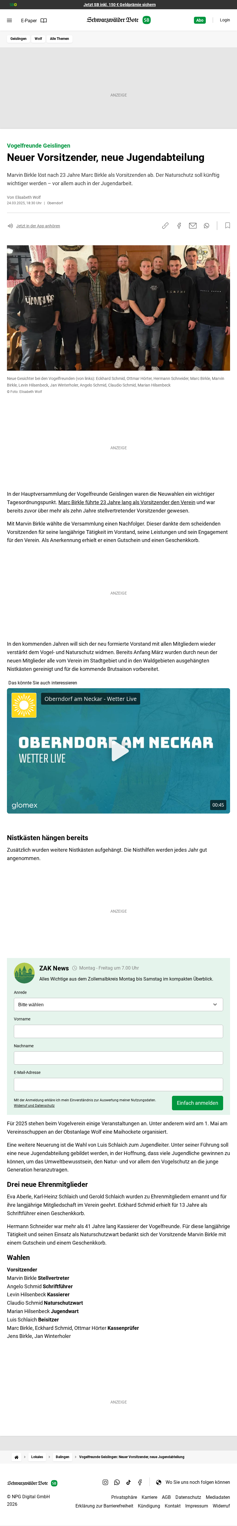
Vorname (22, 1019)
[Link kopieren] (165, 225)
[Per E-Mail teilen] (193, 225)
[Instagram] (105, 1482)
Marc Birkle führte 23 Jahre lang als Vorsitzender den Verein (126, 502)
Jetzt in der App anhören (38, 226)
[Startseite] (16, 1457)
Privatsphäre (124, 1497)
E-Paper (29, 20)
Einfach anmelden (197, 1103)
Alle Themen (59, 39)
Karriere (149, 1497)
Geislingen (18, 39)
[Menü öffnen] (9, 20)
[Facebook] (140, 1482)
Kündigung (149, 1506)
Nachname (24, 1046)
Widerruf (221, 1506)
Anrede (20, 992)
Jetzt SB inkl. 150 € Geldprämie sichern (120, 4)
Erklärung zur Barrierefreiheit (104, 1506)
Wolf (38, 39)
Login (225, 20)
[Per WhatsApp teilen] (206, 225)
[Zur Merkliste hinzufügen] (226, 225)
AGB (166, 1497)
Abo (199, 20)
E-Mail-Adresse (27, 1072)
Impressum (196, 1506)
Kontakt (173, 1506)
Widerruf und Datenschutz (34, 1106)
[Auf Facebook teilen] (179, 225)
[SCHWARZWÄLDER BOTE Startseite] (118, 20)
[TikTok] (128, 1482)
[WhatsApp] (117, 1482)
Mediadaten (218, 1497)
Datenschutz (188, 1497)
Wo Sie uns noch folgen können (198, 1482)
